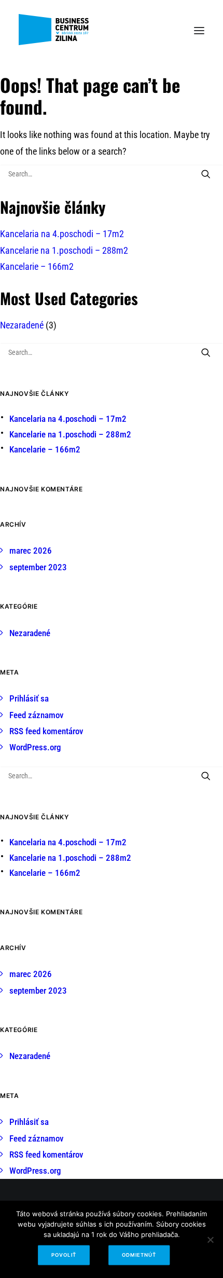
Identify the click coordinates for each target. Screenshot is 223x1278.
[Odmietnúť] (210, 1239)
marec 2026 (30, 550)
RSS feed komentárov (46, 731)
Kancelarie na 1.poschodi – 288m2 (64, 250)
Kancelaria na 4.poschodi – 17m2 (62, 233)
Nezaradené (22, 325)
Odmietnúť (138, 1255)
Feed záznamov (36, 715)
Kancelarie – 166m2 (37, 266)
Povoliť (64, 1255)
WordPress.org (35, 747)
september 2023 (38, 567)
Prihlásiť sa (29, 698)
